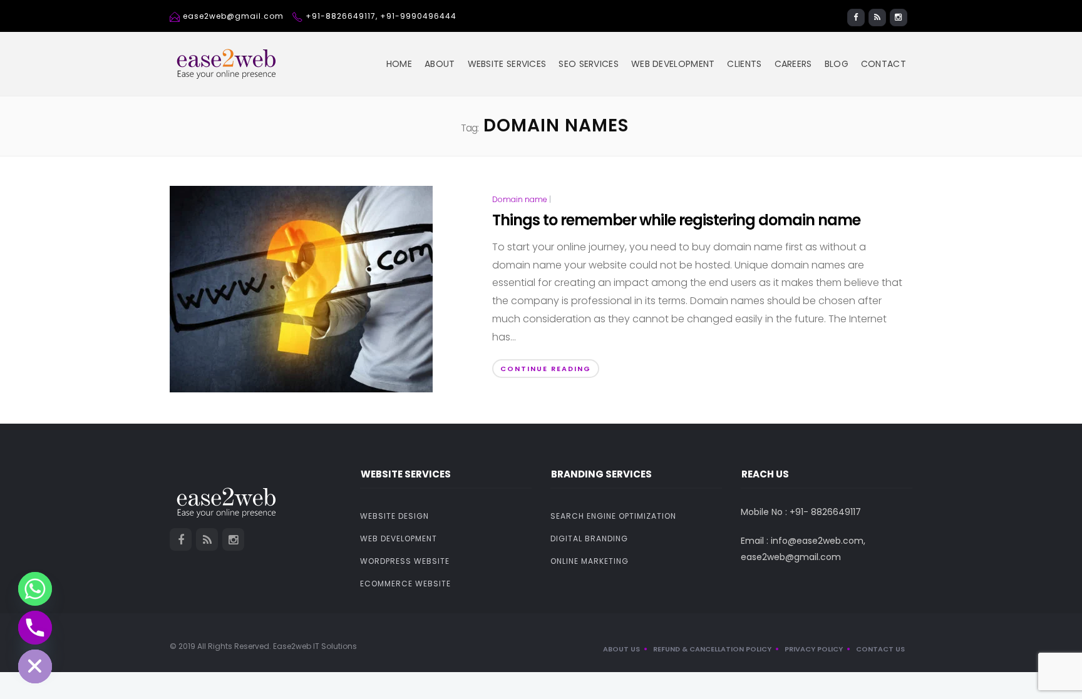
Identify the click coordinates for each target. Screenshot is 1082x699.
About (440, 64)
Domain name (519, 200)
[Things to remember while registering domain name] (301, 288)
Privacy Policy (814, 649)
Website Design (394, 516)
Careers (793, 64)
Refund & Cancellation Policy (712, 649)
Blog (836, 64)
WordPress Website (405, 561)
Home (399, 64)
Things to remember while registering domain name (676, 220)
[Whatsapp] (35, 589)
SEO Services (589, 64)
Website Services (507, 64)
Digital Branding (589, 538)
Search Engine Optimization (613, 516)
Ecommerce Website (405, 583)
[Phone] (35, 628)
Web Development (673, 64)
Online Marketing (589, 561)
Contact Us (880, 649)
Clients (744, 64)
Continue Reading (545, 369)
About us (621, 649)
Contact (883, 64)
